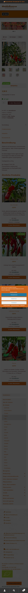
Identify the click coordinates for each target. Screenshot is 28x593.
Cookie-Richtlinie (6, 305)
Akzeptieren (14, 294)
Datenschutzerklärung (15, 305)
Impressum (22, 305)
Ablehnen (14, 298)
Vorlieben (14, 302)
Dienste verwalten (13, 292)
